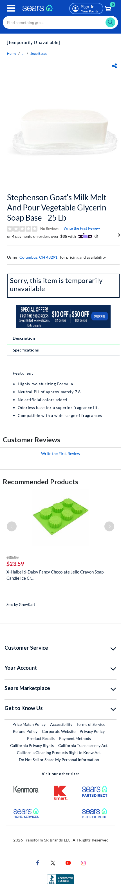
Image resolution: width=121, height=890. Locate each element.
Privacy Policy (92, 731)
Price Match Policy (29, 724)
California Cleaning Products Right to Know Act (59, 752)
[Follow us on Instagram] (83, 862)
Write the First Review (82, 228)
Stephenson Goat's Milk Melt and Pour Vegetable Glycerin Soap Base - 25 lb (56, 207)
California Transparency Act (82, 745)
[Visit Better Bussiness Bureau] (60, 878)
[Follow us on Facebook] (37, 862)
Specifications (26, 350)
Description (24, 338)
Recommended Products (40, 482)
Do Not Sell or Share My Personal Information (59, 759)
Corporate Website (59, 731)
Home (11, 53)
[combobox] (60, 22)
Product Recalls (41, 738)
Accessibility (61, 724)
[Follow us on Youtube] (68, 862)
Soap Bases (38, 53)
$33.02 (12, 557)
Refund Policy (25, 731)
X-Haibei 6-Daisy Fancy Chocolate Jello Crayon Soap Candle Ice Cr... (55, 575)
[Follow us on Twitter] (53, 862)
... (23, 53)
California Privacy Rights (32, 745)
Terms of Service (91, 724)
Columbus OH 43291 (38, 257)
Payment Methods (75, 738)
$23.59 (15, 563)
